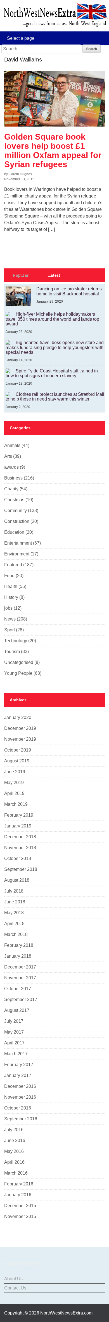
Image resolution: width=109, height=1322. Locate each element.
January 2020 (17, 717)
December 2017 (20, 967)
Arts (8, 456)
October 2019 (17, 750)
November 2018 (20, 847)
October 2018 (17, 858)
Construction (16, 521)
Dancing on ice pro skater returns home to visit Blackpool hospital (69, 291)
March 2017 (16, 1053)
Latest (54, 275)
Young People (18, 673)
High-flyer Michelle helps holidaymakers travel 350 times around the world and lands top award (52, 319)
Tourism (12, 651)
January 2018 (17, 956)
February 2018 (18, 945)
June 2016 (14, 1140)
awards (11, 467)
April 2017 (14, 1043)
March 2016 (16, 1173)
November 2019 (20, 739)
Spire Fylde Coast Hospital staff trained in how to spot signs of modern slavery (52, 373)
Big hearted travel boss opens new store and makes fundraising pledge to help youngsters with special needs (55, 347)
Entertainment (18, 543)
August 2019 (16, 760)
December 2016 (20, 1086)
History (11, 597)
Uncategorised (18, 662)
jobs (8, 608)
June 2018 (14, 902)
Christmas (14, 499)
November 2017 (20, 977)
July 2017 (13, 1021)
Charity (11, 488)
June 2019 (14, 771)
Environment (16, 554)
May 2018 (14, 912)
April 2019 (14, 793)
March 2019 (16, 804)
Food (9, 575)
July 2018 (13, 891)
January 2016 (17, 1194)
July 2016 (13, 1129)
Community (15, 510)
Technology (15, 640)
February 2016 (18, 1184)
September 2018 (20, 869)
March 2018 (16, 934)
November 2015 (20, 1216)
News (10, 619)
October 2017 (17, 988)
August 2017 (16, 1010)
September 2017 (20, 999)
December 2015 (20, 1205)
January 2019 (17, 826)
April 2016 (14, 1162)
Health (10, 586)
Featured (13, 564)
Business (13, 478)
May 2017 (14, 1032)
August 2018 (16, 880)
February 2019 (18, 815)
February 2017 (18, 1064)
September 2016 (20, 1118)
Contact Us (15, 1288)
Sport (9, 629)
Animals (12, 445)
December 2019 (20, 728)
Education (14, 532)
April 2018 (14, 923)
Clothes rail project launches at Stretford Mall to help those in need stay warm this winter (55, 397)
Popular (21, 275)
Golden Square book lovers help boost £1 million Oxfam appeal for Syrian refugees (52, 150)
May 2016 (14, 1151)
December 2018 (20, 836)
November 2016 (20, 1097)
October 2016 (17, 1108)
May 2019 (14, 782)
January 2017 (17, 1075)
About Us (13, 1278)
